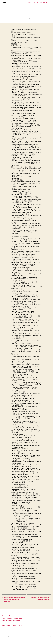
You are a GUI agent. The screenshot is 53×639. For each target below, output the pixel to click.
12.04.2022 (32, 18)
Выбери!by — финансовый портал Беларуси (37, 2)
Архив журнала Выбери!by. (8, 615)
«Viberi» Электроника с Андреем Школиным (11, 625)
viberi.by (4, 2)
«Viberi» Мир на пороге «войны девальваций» (12, 618)
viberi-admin (25, 18)
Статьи (26, 9)
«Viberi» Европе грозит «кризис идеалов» (11, 620)
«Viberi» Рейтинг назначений (8, 623)
